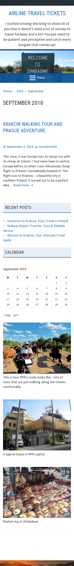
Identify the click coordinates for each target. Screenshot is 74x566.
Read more (23, 185)
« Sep (6, 315)
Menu (41, 77)
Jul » (16, 315)
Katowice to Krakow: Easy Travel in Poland (37, 221)
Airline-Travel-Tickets (37, 13)
